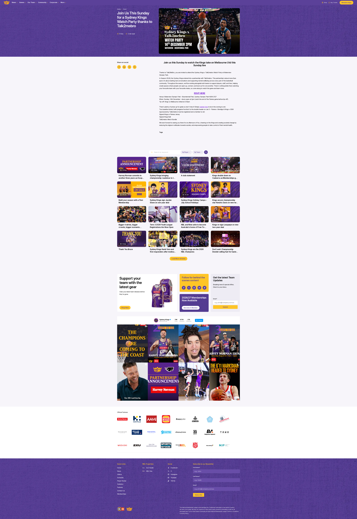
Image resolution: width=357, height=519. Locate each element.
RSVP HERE (199, 93)
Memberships (346, 3)
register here (204, 107)
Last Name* (196, 476)
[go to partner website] (122, 419)
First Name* (196, 467)
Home (119, 9)
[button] (15, 2)
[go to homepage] (7, 2)
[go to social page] (184, 288)
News (124, 9)
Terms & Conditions (233, 511)
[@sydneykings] (156, 320)
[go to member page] (178, 143)
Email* (215, 299)
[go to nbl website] (121, 509)
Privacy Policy (184, 513)
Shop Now (125, 308)
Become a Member (191, 308)
